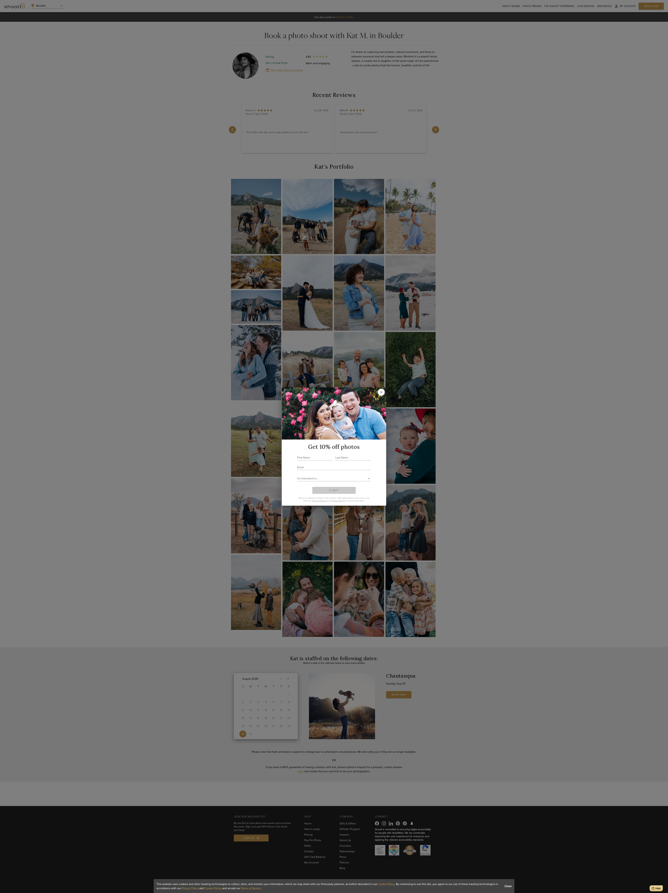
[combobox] (331, 478)
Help (658, 888)
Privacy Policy (190, 888)
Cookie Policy (386, 884)
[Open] (368, 478)
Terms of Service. (251, 888)
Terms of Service (320, 500)
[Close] (381, 392)
